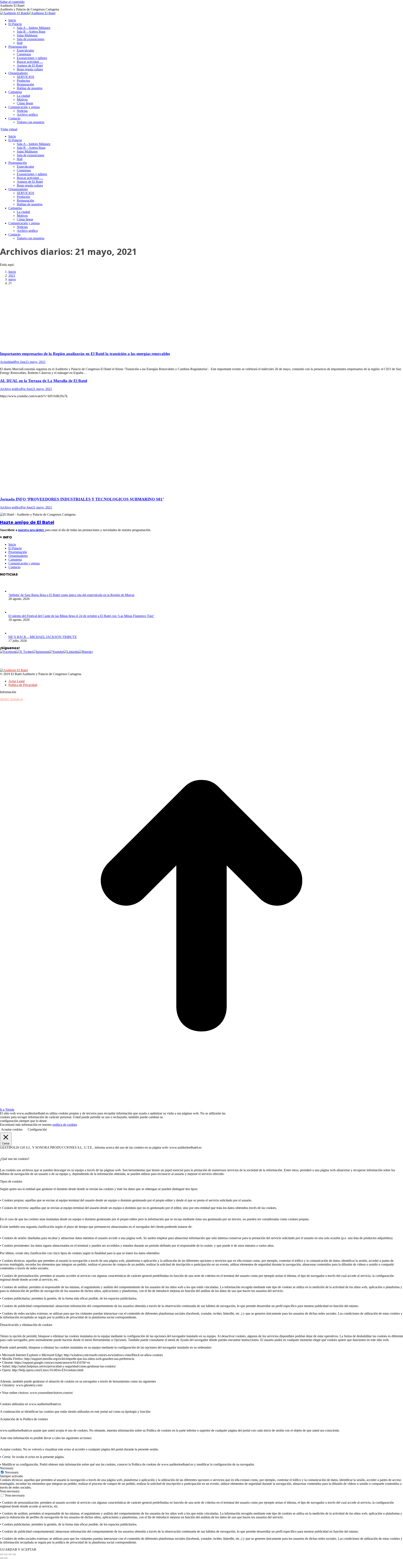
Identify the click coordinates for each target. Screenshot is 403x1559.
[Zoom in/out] (14, 1554)
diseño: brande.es (11, 699)
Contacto (14, 567)
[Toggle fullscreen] (10, 1554)
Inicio (12, 544)
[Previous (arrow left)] (1, 1558)
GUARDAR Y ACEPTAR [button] (18, 1549)
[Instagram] (41, 652)
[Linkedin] (71, 652)
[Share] (6, 1554)
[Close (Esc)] (1, 1554)
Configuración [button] (37, 1129)
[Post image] (14, 591)
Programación (17, 552)
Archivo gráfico (10, 389)
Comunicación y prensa (24, 563)
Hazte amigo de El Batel (27, 522)
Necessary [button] (7, 1468)
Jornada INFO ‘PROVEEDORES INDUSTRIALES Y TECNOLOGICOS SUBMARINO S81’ (82, 499)
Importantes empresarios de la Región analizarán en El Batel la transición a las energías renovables (85, 353)
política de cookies (64, 1124)
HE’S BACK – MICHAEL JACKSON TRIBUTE (42, 637)
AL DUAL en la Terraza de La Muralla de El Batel (43, 381)
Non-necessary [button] (10, 1491)
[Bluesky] (86, 652)
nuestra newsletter (31, 530)
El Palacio (15, 548)
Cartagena (15, 559)
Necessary (12, 1472)
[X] (24, 652)
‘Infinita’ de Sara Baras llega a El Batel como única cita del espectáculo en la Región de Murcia (71, 595)
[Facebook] (8, 652)
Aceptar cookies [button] (11, 1129)
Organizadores (18, 556)
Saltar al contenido (12, 2)
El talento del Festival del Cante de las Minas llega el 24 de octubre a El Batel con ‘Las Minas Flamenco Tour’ (81, 616)
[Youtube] (56, 652)
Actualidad (7, 362)
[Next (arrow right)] (6, 1558)
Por (20, 362)
